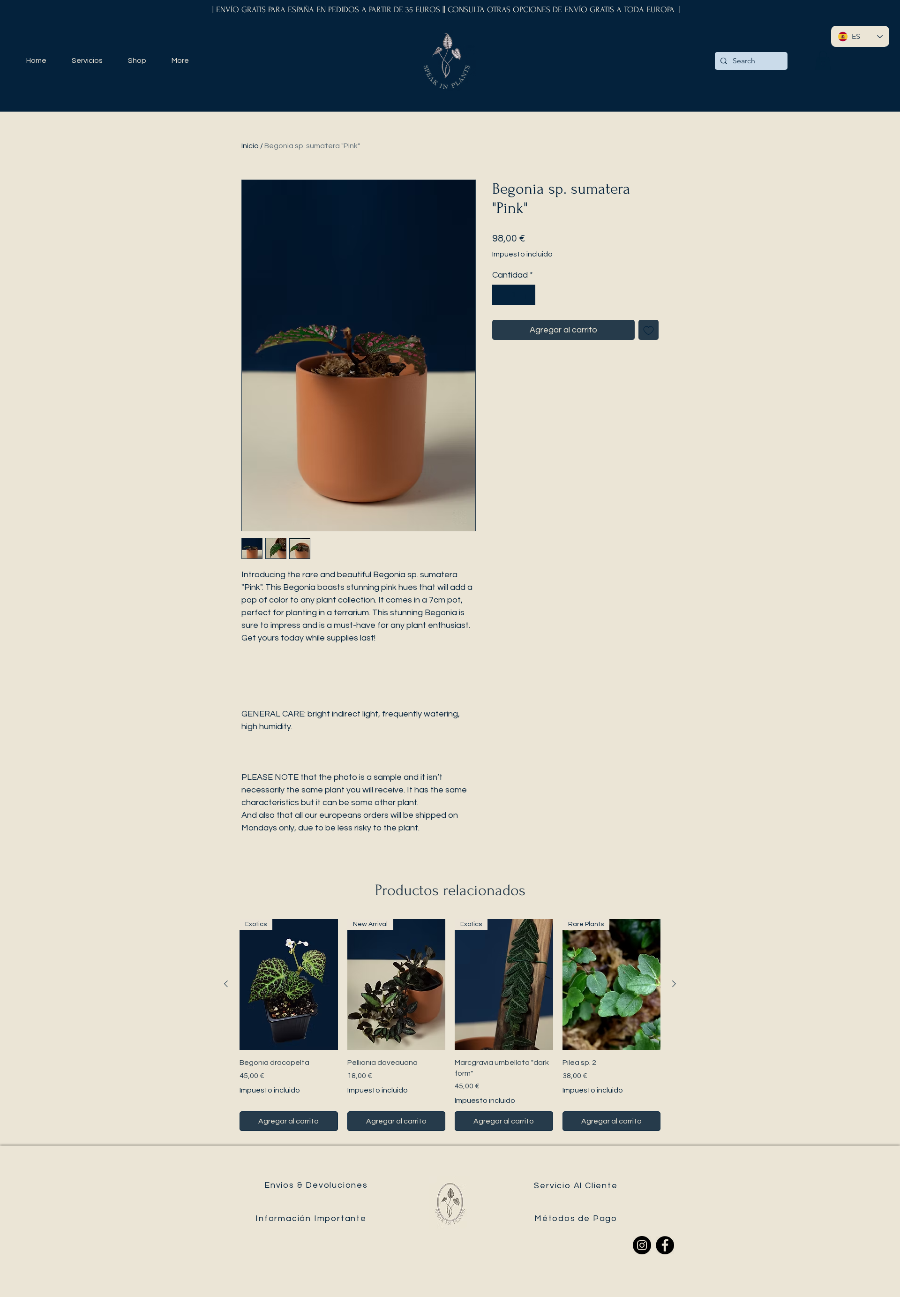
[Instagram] (642, 1245)
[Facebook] (665, 1245)
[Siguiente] (674, 983)
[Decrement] (501, 294)
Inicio (250, 146)
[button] (823, 60)
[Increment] (526, 294)
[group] (450, 1025)
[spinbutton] (513, 294)
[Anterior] (226, 983)
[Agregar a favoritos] (648, 330)
